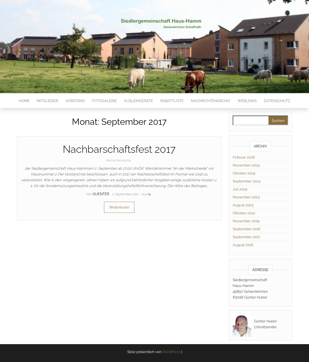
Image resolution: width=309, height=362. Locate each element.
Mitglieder (47, 101)
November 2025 (246, 165)
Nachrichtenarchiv (210, 101)
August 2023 (243, 205)
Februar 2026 (244, 157)
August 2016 (243, 245)
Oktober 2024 (244, 173)
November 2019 (246, 221)
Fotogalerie (104, 101)
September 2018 (246, 229)
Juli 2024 (240, 189)
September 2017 (246, 237)
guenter (101, 194)
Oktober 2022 (244, 213)
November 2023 (246, 197)
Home (24, 101)
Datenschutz (277, 101)
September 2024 (246, 181)
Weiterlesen (119, 207)
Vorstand (75, 101)
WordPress (171, 352)
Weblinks (247, 101)
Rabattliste (172, 101)
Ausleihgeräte (138, 101)
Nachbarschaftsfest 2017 (119, 149)
